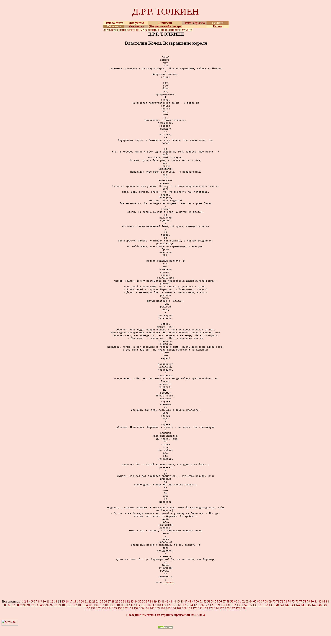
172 (205, 608)
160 (141, 608)
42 (166, 601)
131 (228, 605)
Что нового (136, 26)
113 (133, 605)
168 (184, 608)
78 (304, 601)
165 (168, 608)
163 (157, 608)
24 (97, 601)
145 (303, 605)
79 (308, 601)
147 (314, 605)
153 (104, 608)
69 (270, 601)
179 (243, 608)
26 (105, 601)
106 (96, 605)
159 (136, 608)
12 (51, 601)
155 (114, 608)
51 (201, 601)
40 (159, 601)
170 (195, 608)
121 (174, 605)
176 (227, 608)
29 (116, 601)
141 (281, 605)
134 (244, 605)
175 (222, 608)
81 (316, 601)
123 (185, 605)
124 (190, 605)
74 (289, 601)
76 (296, 601)
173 (211, 608)
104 (85, 605)
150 (87, 608)
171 (200, 608)
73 (285, 601)
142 (287, 605)
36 (143, 601)
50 (197, 601)
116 (148, 605)
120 (169, 605)
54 (212, 601)
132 (233, 605)
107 (101, 605)
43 (170, 601)
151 (93, 608)
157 (125, 608)
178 (238, 608)
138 (265, 605)
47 (185, 601)
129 (217, 605)
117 (153, 605)
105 (90, 605)
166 (173, 608)
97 (51, 605)
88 (17, 605)
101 (69, 605)
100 (64, 605)
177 (232, 608)
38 (151, 601)
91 (28, 605)
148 (319, 605)
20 (82, 601)
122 (180, 605)
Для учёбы (136, 22)
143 (292, 605)
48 (189, 601)
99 (59, 605)
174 (216, 608)
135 (249, 605)
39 (155, 601)
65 (254, 601)
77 (300, 601)
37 (147, 601)
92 (32, 605)
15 (63, 601)
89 (21, 605)
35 (139, 601)
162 (152, 608)
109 (112, 605)
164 (163, 608)
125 (196, 605)
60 (235, 601)
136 (255, 605)
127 (206, 605)
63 (247, 601)
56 (220, 601)
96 (47, 605)
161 (146, 608)
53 (208, 601)
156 (120, 608)
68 (266, 601)
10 (44, 601)
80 (312, 601)
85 (5, 605)
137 (260, 605)
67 (262, 601)
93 (36, 605)
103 (80, 605)
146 (308, 605)
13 (55, 601)
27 (109, 601)
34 (136, 601)
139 (271, 605)
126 (201, 605)
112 (127, 605)
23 (93, 601)
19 (78, 601)
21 (86, 601)
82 (319, 601)
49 (193, 601)
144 (298, 605)
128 (212, 605)
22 (90, 601)
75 (293, 601)
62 (243, 601)
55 (216, 601)
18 (74, 601)
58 (227, 601)
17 (70, 601)
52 (204, 601)
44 (174, 601)
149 (324, 605)
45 (178, 601)
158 (130, 608)
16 (67, 601)
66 (258, 601)
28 (113, 601)
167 (179, 608)
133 (239, 605)
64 (250, 601)
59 (231, 601)
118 (158, 605)
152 (98, 608)
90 (24, 605)
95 (44, 605)
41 (162, 601)
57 (224, 601)
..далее (168, 582)
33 (132, 601)
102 (74, 605)
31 (124, 601)
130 (222, 605)
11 (48, 601)
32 (128, 601)
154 (109, 608)
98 (55, 605)
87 (13, 605)
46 (182, 601)
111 (122, 605)
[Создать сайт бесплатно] (165, 627)
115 (143, 605)
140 (276, 605)
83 (323, 601)
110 (117, 605)
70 (273, 601)
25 (101, 601)
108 (107, 605)
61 (239, 601)
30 (120, 601)
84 (327, 601)
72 (281, 601)
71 (277, 601)
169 (189, 608)
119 (164, 605)
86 (9, 605)
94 (40, 605)
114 (138, 605)
